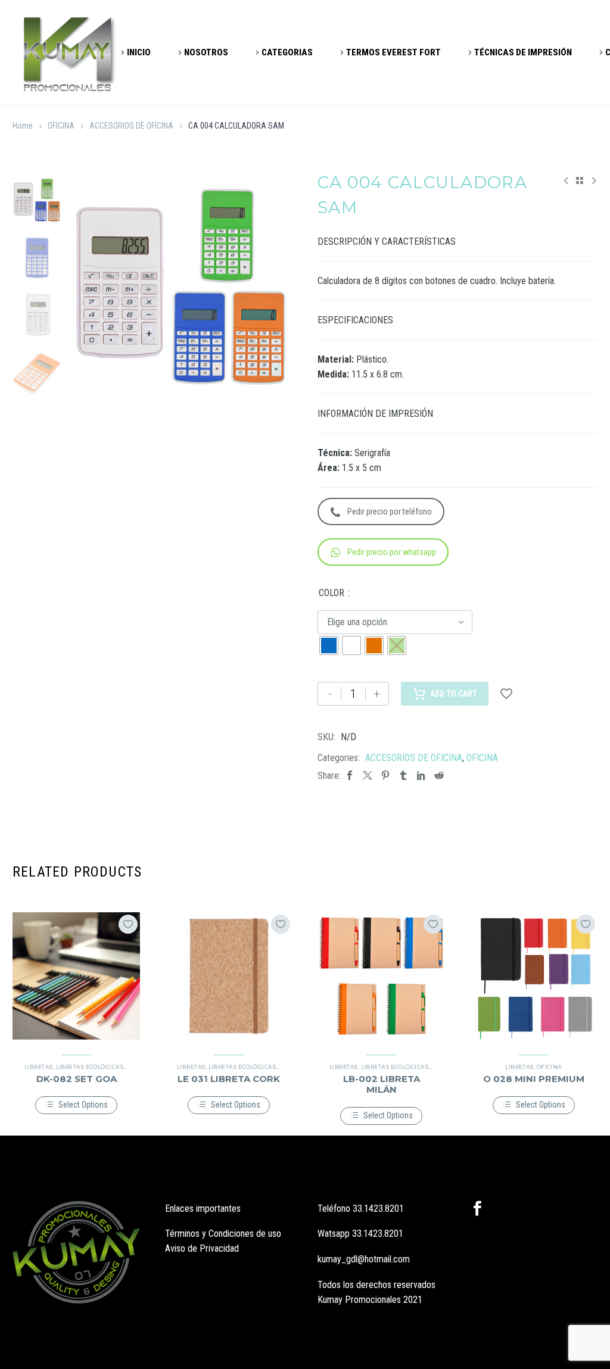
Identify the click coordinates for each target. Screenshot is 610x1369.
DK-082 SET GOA (76, 1078)
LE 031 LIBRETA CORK (229, 1078)
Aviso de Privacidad (202, 1248)
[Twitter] (367, 775)
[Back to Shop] (580, 180)
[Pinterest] (385, 775)
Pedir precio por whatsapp (391, 552)
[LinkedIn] (421, 775)
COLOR (331, 592)
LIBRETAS (38, 1067)
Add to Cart (453, 693)
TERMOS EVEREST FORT (393, 52)
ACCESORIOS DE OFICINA (131, 125)
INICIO (139, 52)
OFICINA (61, 125)
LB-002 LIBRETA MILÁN (381, 1084)
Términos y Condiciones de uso (223, 1233)
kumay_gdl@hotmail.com (364, 1259)
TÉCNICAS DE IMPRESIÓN (523, 52)
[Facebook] (350, 775)
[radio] (329, 645)
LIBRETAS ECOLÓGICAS (90, 1067)
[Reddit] (439, 775)
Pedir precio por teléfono (389, 511)
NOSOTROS (206, 52)
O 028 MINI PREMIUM (533, 1078)
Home (23, 125)
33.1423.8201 (378, 1208)
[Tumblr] (403, 775)
